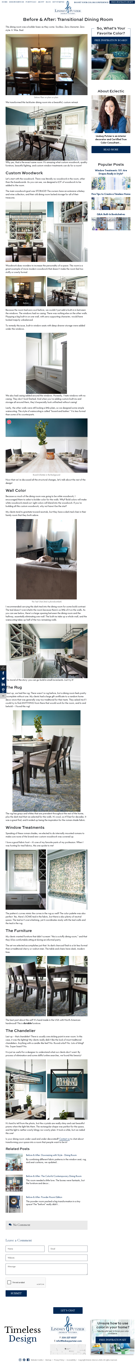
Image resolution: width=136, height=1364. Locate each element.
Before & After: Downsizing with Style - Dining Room (51, 1155)
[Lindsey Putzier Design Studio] (68, 7)
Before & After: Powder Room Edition (44, 1197)
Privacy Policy (59, 1360)
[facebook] (28, 1360)
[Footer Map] (68, 1349)
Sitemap (48, 1360)
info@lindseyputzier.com (69, 1340)
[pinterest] (24, 1360)
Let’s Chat (68, 1310)
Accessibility (71, 1360)
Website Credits (37, 1360)
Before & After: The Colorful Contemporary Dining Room (54, 1176)
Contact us (64, 1138)
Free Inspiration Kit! (122, 2)
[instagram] (20, 1360)
